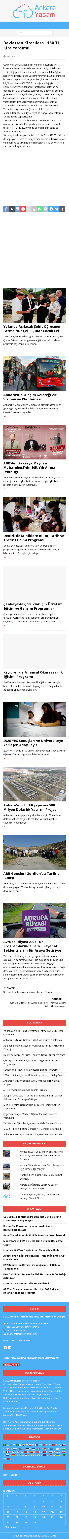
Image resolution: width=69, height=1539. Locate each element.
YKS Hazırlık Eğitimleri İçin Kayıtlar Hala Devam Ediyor (32, 1123)
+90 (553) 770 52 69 (16, 1330)
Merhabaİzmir (39, 1387)
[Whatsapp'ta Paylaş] (40, 209)
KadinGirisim (54, 1384)
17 (43, 1511)
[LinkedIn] (10, 1348)
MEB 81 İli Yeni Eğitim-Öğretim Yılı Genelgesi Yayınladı (32, 1128)
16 (34, 1511)
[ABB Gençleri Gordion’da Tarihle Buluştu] (34, 852)
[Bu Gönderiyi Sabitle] (23, 209)
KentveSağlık (22, 1411)
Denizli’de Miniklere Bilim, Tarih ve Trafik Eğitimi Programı (33, 537)
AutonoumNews (23, 1421)
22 (25, 1517)
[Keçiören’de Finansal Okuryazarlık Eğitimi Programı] (34, 651)
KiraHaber (36, 1397)
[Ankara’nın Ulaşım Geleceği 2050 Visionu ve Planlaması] (34, 373)
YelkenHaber (10, 1390)
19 (61, 1511)
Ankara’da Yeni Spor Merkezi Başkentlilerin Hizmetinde (32, 1134)
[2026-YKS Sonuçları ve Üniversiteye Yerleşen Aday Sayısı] (34, 719)
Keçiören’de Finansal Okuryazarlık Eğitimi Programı (33, 674)
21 (17, 1517)
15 (25, 1511)
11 (52, 1506)
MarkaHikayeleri (55, 1397)
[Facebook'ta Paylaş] (6, 209)
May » (13, 1526)
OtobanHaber (23, 1397)
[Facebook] (5, 1348)
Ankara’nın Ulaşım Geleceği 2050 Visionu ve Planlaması (31, 397)
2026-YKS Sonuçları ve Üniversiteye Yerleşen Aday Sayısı (33, 742)
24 (43, 1517)
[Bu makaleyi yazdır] (34, 209)
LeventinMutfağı (38, 1411)
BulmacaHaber (10, 1401)
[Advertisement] (34, 177)
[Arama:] (35, 32)
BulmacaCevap (11, 1408)
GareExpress (48, 1421)
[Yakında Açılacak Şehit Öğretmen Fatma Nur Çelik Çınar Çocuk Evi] (34, 305)
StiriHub (7, 1428)
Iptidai (58, 1390)
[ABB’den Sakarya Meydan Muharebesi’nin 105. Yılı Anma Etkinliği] (34, 442)
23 (34, 1517)
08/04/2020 (13, 56)
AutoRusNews (24, 1428)
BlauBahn (37, 1421)
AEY (44, 1397)
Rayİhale (51, 1411)
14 (17, 1511)
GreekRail (46, 1425)
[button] (64, 25)
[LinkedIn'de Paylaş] (17, 209)
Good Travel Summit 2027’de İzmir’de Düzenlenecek (34, 1235)
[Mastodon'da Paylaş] (45, 209)
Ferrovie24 (57, 1425)
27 (8, 1522)
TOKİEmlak (21, 1415)
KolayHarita (40, 1408)
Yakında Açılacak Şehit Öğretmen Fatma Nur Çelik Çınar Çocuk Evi (32, 328)
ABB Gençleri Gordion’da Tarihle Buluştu (31, 875)
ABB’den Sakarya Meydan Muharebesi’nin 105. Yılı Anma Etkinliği (29, 467)
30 (34, 1522)
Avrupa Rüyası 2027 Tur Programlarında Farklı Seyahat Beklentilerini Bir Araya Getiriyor (32, 946)
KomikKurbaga (26, 1408)
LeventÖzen (41, 1384)
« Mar (6, 1526)
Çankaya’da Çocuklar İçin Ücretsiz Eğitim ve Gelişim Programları (32, 606)
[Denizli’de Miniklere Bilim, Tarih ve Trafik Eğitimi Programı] (34, 514)
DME (14, 1428)
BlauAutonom (34, 1425)
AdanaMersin (25, 1387)
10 (43, 1506)
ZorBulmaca (9, 1411)
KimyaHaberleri (26, 1384)
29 (25, 1522)
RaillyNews (8, 1421)
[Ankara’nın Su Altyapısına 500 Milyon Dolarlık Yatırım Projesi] (34, 784)
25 (52, 1517)
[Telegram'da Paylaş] (51, 209)
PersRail (22, 1425)
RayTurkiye (52, 1408)
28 (17, 1522)
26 (61, 1517)
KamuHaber (23, 1390)
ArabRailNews (10, 1425)
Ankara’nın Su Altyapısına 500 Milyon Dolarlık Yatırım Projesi (30, 807)
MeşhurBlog (9, 1415)
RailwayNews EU (52, 1428)
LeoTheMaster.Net (24, 1394)
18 (52, 1511)
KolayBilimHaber (42, 1394)
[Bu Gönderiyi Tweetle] (12, 209)
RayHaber (36, 1208)
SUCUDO (8, 1380)
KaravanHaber (54, 1387)
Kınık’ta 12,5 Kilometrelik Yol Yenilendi (26, 1283)
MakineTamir (48, 1390)
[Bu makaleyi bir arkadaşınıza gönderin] (28, 209)
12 (61, 1506)
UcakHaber (35, 1390)
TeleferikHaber (32, 1380)
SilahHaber (9, 1394)
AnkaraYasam (10, 1387)
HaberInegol (9, 1397)
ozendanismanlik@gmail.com (22, 1333)
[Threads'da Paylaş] (62, 209)
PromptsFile (38, 1428)
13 (8, 1511)
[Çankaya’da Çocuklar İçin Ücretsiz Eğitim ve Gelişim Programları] (34, 583)
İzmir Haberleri (10, 1474)
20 (8, 1517)
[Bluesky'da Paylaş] (57, 209)
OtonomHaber (10, 1384)
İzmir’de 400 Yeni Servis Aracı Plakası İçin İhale (31, 1250)
